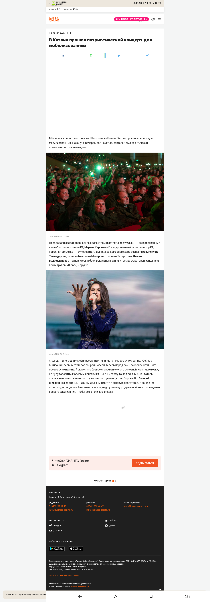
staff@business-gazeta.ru (136, 506)
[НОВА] (130, 19)
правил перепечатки (80, 586)
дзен (112, 525)
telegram (58, 525)
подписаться (145, 463)
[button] (123, 407)
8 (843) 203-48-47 (95, 506)
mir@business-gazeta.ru (98, 510)
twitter (112, 520)
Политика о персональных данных (64, 575)
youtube (57, 530)
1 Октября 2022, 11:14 (60, 33)
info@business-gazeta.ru (61, 510)
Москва (68, 9)
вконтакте (59, 520)
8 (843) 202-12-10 (57, 506)
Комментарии (105, 480)
